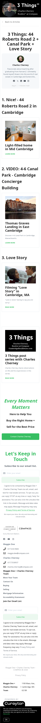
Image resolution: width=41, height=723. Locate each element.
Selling (6, 589)
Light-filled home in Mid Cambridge (19, 147)
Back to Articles (12, 22)
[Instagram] (13, 539)
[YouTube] (9, 539)
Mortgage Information (13, 593)
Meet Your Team (10, 577)
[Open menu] (38, 4)
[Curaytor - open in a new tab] (14, 706)
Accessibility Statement (13, 597)
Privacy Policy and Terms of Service (20, 510)
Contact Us (8, 581)
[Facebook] (4, 539)
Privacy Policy (20, 675)
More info (6, 714)
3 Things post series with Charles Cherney (20, 359)
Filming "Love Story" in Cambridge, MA (17, 291)
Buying (6, 585)
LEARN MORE (10, 154)
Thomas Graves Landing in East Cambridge (17, 227)
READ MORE (9, 307)
